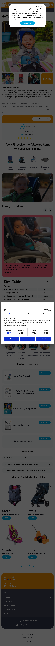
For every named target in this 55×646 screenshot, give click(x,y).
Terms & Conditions (27, 637)
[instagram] (7, 586)
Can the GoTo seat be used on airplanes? (16, 458)
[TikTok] (15, 586)
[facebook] (5, 586)
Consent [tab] (11, 313)
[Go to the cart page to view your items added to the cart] (52, 5)
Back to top (27, 565)
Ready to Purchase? (41, 119)
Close (38, 6)
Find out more (27, 23)
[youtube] (10, 586)
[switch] (21, 333)
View (6, 518)
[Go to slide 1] (8, 78)
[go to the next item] (51, 210)
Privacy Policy (27, 641)
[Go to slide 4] (47, 78)
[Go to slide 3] (34, 78)
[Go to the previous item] (45, 210)
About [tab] (44, 313)
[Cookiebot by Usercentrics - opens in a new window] (45, 310)
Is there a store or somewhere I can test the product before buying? (25, 470)
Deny (11, 338)
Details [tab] (27, 313)
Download (44, 373)
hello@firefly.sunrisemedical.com (29, 625)
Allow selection (27, 338)
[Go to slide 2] (21, 78)
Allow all (44, 338)
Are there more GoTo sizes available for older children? (21, 464)
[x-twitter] (13, 586)
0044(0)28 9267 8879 (30, 621)
